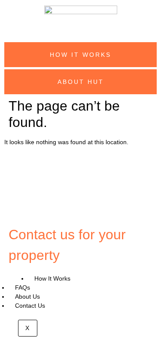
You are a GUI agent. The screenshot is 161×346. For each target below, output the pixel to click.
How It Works (52, 278)
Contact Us (30, 305)
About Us (27, 296)
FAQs (22, 287)
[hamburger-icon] (18, 278)
